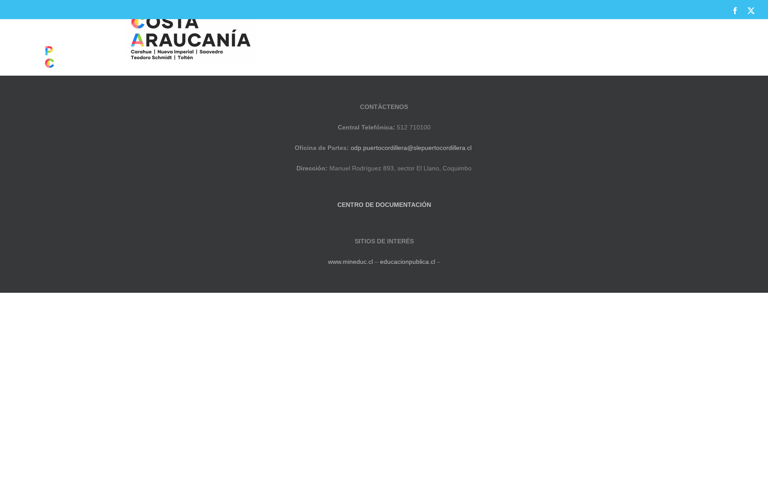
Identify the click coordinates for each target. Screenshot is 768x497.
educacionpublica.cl (407, 261)
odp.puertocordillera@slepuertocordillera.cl (411, 147)
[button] (740, 50)
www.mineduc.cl (350, 261)
